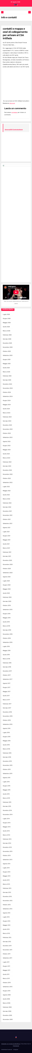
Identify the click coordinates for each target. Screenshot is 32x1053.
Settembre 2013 (7, 859)
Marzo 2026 (6, 331)
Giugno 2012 (6, 921)
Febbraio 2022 (7, 503)
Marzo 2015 (6, 798)
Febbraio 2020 (7, 597)
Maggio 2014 (6, 827)
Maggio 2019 (6, 617)
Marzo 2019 (6, 626)
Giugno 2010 (6, 991)
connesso (14, 112)
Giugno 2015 (6, 786)
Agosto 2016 (6, 728)
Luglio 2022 (6, 486)
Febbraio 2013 (7, 888)
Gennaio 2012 (7, 941)
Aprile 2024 (6, 408)
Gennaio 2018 (7, 667)
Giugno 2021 (6, 536)
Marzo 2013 (6, 884)
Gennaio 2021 (7, 556)
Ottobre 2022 (7, 478)
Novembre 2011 (7, 950)
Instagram (15, 1049)
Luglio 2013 (6, 868)
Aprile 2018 (6, 654)
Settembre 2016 (7, 724)
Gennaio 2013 (7, 892)
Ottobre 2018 (7, 638)
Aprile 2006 (6, 999)
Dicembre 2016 (7, 712)
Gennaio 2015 (7, 806)
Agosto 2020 (6, 577)
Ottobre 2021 (7, 519)
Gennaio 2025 (7, 380)
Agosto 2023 (6, 441)
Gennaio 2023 (7, 466)
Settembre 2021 (7, 523)
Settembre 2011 (7, 958)
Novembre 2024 (8, 388)
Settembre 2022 (7, 482)
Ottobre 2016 (7, 720)
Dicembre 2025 (7, 343)
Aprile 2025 (6, 367)
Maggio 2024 (7, 404)
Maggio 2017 (6, 691)
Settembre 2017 (7, 679)
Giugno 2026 (6, 318)
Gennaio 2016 (7, 757)
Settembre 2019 (7, 609)
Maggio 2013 (6, 876)
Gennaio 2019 (7, 630)
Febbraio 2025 (7, 376)
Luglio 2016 (6, 732)
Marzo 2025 (6, 372)
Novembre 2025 (8, 347)
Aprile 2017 (6, 695)
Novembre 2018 (8, 634)
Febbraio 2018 (7, 663)
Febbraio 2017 (7, 704)
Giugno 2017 (6, 687)
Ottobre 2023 (7, 433)
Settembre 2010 (7, 986)
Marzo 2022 (6, 499)
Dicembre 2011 (7, 945)
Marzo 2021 (6, 548)
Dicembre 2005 (7, 1015)
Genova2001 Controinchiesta (14, 129)
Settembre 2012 (7, 909)
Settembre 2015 (7, 773)
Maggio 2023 (6, 449)
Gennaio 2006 (7, 1011)
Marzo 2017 (6, 699)
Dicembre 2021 (7, 511)
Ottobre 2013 (7, 855)
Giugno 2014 (6, 822)
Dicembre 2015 (7, 761)
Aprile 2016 (6, 745)
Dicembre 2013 (7, 847)
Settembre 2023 (7, 437)
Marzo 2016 (6, 749)
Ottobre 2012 (7, 904)
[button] (26, 12)
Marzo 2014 (6, 835)
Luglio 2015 (6, 781)
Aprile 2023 (6, 454)
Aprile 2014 (6, 831)
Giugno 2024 (7, 400)
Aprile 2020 (6, 593)
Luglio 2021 (6, 531)
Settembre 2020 (8, 572)
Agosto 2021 (6, 527)
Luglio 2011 (6, 962)
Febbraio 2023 (7, 462)
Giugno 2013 (6, 872)
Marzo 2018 (6, 658)
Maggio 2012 (6, 925)
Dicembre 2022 (7, 470)
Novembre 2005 (8, 1019)
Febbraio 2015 (7, 802)
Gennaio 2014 (7, 843)
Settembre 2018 (7, 642)
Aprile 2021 (6, 544)
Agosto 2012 (6, 913)
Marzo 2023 (6, 458)
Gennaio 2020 (7, 601)
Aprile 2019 (6, 622)
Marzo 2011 (6, 978)
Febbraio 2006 (7, 1007)
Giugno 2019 (6, 613)
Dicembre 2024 (7, 384)
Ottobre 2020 (7, 568)
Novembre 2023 (8, 429)
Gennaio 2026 (7, 339)
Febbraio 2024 (7, 417)
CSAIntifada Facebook (6, 1049)
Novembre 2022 (8, 474)
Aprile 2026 (6, 326)
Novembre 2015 (7, 765)
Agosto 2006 (7, 995)
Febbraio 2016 (7, 753)
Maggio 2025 (6, 363)
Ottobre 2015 (7, 769)
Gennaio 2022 (7, 507)
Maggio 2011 (6, 970)
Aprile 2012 (6, 929)
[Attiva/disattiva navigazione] (29, 12)
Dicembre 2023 (7, 425)
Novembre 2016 (8, 716)
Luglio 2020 (6, 581)
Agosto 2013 (6, 863)
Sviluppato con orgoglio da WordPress (10, 1043)
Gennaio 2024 (7, 421)
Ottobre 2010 (7, 982)
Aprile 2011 (6, 974)
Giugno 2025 (6, 359)
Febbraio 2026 (7, 335)
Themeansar (16, 1045)
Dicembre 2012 (7, 896)
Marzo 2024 (6, 413)
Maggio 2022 (6, 490)
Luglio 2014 (6, 818)
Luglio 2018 (6, 646)
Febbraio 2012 (7, 937)
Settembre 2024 (8, 396)
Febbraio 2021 (7, 552)
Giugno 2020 (6, 585)
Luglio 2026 (6, 314)
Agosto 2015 (6, 777)
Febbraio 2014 (7, 839)
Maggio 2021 (6, 540)
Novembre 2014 (8, 814)
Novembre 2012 (7, 900)
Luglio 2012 (6, 917)
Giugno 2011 (6, 966)
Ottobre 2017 (7, 675)
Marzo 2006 (6, 1003)
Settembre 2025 (7, 355)
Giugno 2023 (6, 445)
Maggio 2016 (6, 740)
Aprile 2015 (6, 794)
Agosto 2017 (6, 683)
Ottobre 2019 (7, 605)
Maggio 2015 (6, 790)
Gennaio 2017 (7, 708)
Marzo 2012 (6, 933)
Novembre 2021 (7, 515)
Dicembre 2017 (7, 671)
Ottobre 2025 (7, 351)
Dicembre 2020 (7, 560)
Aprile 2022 (6, 495)
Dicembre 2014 (7, 810)
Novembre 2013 (7, 851)
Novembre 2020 (8, 564)
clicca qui (12, 103)
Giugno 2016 (6, 736)
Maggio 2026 (7, 322)
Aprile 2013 (6, 880)
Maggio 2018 (6, 650)
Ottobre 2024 (7, 392)
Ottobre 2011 (6, 954)
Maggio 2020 (7, 589)
